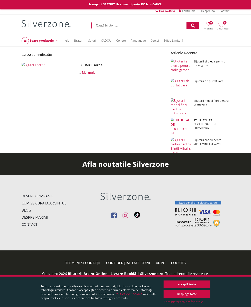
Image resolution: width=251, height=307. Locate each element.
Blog (26, 210)
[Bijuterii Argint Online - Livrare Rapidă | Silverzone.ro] (46, 23)
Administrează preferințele (183, 302)
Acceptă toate (187, 284)
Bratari (78, 40)
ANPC (160, 262)
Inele (66, 40)
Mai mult (88, 72)
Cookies (178, 262)
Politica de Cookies (128, 294)
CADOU (106, 40)
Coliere (121, 40)
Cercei (155, 40)
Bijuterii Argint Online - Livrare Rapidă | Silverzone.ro (115, 273)
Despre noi (208, 11)
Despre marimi (35, 217)
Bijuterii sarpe (91, 65)
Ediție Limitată (173, 40)
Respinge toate (187, 294)
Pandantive (138, 40)
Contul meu (189, 11)
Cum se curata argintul (44, 203)
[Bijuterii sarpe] (49, 78)
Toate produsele (42, 40)
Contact (224, 11)
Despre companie (37, 196)
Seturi (92, 40)
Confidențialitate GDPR (128, 262)
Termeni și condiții (82, 262)
